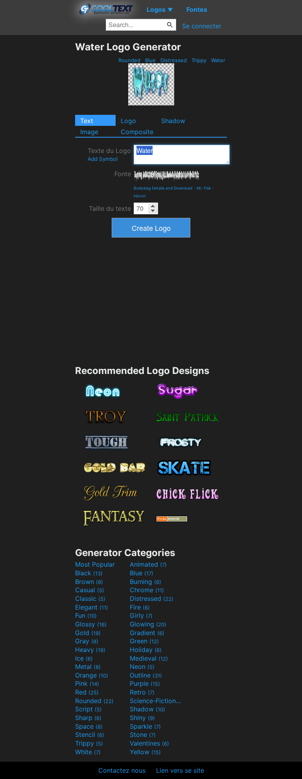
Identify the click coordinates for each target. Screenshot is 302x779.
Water (218, 60)
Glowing (148, 624)
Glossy (91, 624)
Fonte (122, 174)
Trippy (199, 60)
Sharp (88, 718)
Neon (142, 666)
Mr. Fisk (204, 188)
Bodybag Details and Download (163, 188)
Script (88, 709)
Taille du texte (110, 208)
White (88, 752)
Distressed (173, 60)
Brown (89, 582)
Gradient (147, 633)
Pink (87, 683)
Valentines (149, 743)
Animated (148, 564)
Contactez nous (121, 770)
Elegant (91, 607)
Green (144, 641)
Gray (86, 641)
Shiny (142, 718)
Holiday (146, 650)
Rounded (129, 60)
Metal (88, 666)
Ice (84, 658)
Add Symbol (103, 159)
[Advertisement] (37, 159)
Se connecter (201, 26)
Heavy (90, 650)
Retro (142, 692)
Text (86, 121)
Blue (150, 60)
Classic (90, 598)
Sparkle (145, 726)
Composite (137, 132)
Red (87, 692)
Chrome (147, 590)
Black (89, 573)
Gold (88, 633)
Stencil (89, 734)
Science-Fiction (156, 701)
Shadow (173, 121)
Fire (140, 607)
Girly (141, 615)
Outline (146, 675)
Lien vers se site (180, 770)
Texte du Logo (109, 154)
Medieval (149, 658)
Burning (145, 582)
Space (89, 726)
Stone (143, 734)
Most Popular (95, 564)
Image (89, 132)
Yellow (145, 752)
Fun (86, 615)
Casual (89, 590)
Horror (140, 195)
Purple (145, 683)
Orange (91, 675)
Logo (128, 121)
